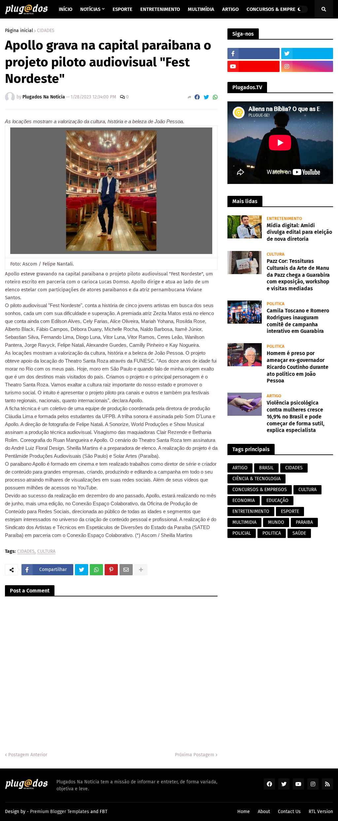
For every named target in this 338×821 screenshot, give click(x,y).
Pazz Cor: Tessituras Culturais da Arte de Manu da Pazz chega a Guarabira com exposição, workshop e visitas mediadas (298, 275)
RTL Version (321, 811)
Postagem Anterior (27, 755)
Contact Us (289, 811)
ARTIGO (240, 468)
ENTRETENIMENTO (250, 511)
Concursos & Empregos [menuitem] (276, 9)
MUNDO (276, 522)
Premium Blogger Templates (59, 811)
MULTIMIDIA (244, 522)
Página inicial (19, 30)
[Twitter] (206, 97)
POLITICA (271, 533)
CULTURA (46, 551)
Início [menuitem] (65, 9)
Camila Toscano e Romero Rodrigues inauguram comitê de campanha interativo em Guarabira (298, 320)
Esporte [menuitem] (122, 9)
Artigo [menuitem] (230, 9)
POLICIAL (241, 533)
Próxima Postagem (194, 755)
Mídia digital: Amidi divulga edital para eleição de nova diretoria (299, 232)
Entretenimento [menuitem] (160, 9)
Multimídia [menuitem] (201, 9)
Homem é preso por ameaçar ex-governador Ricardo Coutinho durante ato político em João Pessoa (297, 367)
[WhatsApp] (215, 97)
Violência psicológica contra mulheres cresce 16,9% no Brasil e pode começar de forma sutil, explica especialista (295, 416)
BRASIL (266, 468)
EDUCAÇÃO (277, 500)
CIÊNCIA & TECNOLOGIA (256, 479)
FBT (103, 811)
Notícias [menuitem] (90, 9)
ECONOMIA (243, 500)
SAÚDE (299, 533)
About (264, 811)
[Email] (126, 569)
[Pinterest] (111, 569)
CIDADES (45, 30)
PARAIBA (304, 522)
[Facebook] (197, 97)
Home (243, 811)
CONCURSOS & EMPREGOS (259, 489)
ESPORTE (290, 511)
